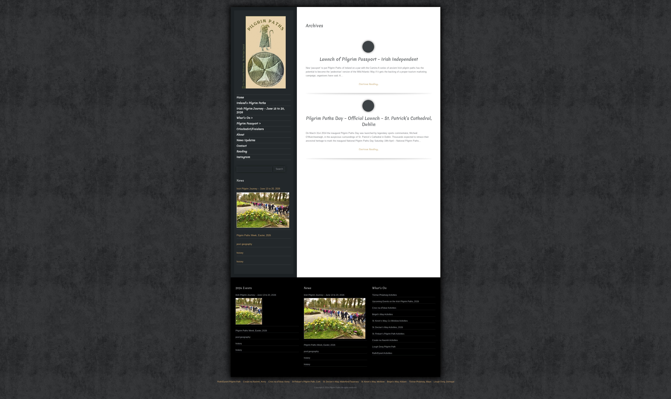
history (240, 252)
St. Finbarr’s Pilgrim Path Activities (388, 334)
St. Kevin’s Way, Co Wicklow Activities (390, 321)
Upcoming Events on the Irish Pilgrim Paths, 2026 (395, 301)
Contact (242, 146)
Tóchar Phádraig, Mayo (420, 381)
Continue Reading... (369, 84)
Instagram (243, 157)
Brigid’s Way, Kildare (397, 381)
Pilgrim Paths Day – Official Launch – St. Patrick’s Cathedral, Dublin (369, 121)
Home (240, 97)
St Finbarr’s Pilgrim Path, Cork (306, 381)
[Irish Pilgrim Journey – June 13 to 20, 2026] (263, 210)
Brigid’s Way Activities (382, 314)
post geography (244, 244)
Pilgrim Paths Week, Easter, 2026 (254, 235)
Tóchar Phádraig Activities (384, 295)
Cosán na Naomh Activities (385, 340)
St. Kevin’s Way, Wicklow (373, 381)
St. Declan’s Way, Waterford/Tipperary (341, 381)
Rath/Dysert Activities (382, 353)
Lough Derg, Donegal (444, 381)
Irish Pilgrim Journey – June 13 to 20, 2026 (260, 110)
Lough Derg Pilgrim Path (384, 347)
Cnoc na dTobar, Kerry (279, 381)
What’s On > (245, 118)
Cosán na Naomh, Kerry (254, 381)
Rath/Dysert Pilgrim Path (229, 381)
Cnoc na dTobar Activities (384, 308)
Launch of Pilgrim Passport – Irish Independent (369, 59)
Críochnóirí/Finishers (250, 129)
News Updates (246, 140)
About (240, 134)
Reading (242, 151)
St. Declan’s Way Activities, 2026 (387, 327)
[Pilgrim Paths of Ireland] (264, 54)
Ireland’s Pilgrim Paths (251, 103)
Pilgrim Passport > (249, 123)
